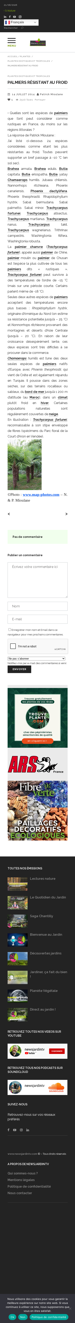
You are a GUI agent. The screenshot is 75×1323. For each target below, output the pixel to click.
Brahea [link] (13, 169)
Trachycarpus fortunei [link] (25, 275)
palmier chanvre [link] (29, 247)
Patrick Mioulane (51, 94)
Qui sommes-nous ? (23, 1173)
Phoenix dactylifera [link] (49, 191)
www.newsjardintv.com (22, 1153)
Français (17, 22)
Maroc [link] (34, 397)
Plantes (25, 57)
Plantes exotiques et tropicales (29, 61)
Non (23, 1317)
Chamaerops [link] (17, 180)
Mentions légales (21, 1180)
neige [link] (53, 414)
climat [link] (63, 397)
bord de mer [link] (34, 392)
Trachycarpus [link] (37, 213)
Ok (12, 1317)
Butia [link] (63, 169)
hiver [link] (45, 403)
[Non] (70, 1308)
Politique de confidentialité (29, 1186)
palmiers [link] (61, 113)
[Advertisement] (37, 1256)
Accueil (13, 57)
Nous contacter (20, 1193)
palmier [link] (47, 252)
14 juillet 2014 (23, 94)
